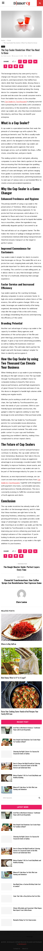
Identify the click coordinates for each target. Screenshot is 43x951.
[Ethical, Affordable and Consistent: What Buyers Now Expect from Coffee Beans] (6, 910)
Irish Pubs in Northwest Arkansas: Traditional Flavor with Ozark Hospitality (26, 728)
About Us (25, 949)
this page (29, 936)
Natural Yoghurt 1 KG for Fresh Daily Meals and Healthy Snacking (27, 776)
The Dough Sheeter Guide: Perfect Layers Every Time (22, 568)
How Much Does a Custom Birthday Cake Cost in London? (27, 885)
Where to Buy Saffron (8, 644)
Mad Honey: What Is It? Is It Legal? (13, 677)
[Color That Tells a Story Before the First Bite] (6, 898)
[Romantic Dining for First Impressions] (6, 922)
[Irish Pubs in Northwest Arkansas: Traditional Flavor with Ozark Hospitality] (6, 730)
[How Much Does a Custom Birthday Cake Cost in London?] (6, 886)
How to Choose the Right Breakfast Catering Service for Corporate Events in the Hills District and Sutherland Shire (26, 765)
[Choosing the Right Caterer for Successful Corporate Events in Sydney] (6, 754)
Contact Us (16, 949)
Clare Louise (7, 56)
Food (3, 47)
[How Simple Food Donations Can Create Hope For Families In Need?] (6, 742)
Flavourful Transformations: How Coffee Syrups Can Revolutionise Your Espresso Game (22, 581)
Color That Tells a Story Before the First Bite (26, 896)
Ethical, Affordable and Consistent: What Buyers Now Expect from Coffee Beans (27, 909)
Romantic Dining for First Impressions (24, 920)
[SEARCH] (39, 798)
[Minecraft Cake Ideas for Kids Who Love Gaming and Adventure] (6, 789)
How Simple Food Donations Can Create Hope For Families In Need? (26, 740)
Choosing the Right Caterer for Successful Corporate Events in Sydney (26, 752)
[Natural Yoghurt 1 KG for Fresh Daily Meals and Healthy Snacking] (6, 778)
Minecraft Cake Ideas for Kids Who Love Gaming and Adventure (25, 788)
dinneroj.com (22, 944)
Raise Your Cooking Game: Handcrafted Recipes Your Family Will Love (19, 712)
